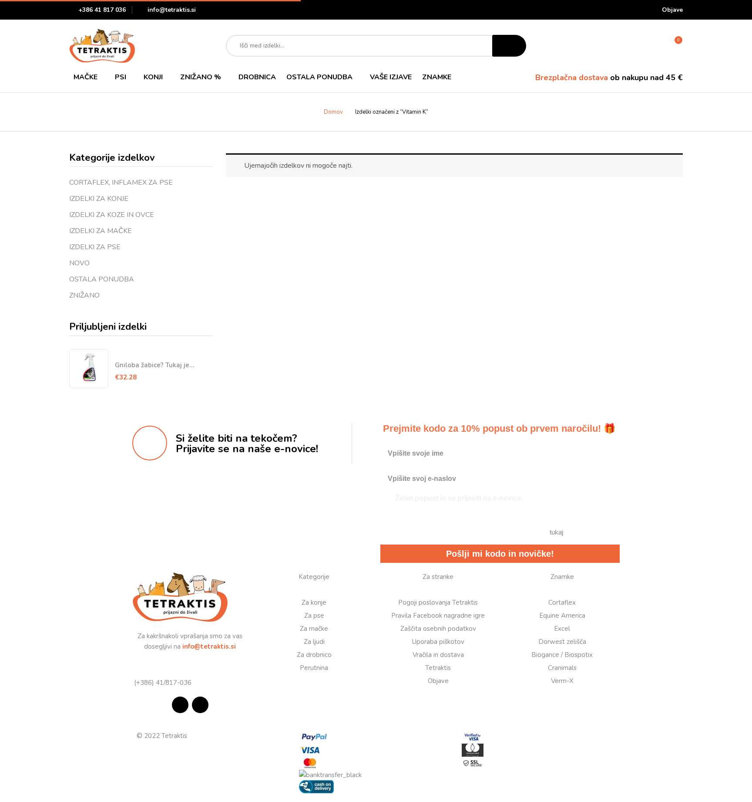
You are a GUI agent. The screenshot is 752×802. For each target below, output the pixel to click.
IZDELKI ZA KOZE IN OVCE (111, 215)
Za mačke (314, 628)
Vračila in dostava (438, 654)
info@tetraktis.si (172, 10)
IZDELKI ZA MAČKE (100, 231)
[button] (673, 45)
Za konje (314, 602)
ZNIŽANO (84, 295)
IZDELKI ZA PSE (95, 247)
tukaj (556, 532)
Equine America (562, 615)
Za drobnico (314, 654)
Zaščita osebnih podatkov (438, 628)
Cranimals (562, 667)
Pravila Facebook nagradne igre (438, 615)
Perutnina (314, 667)
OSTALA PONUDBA (101, 279)
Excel (562, 628)
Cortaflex (562, 602)
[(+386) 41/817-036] (135, 671)
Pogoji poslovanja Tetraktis (438, 602)
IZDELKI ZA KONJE (98, 198)
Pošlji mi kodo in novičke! (500, 553)
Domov (333, 112)
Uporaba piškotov (438, 641)
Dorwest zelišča (562, 641)
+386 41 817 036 (102, 10)
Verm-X (562, 681)
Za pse (314, 615)
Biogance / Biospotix (562, 654)
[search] (509, 46)
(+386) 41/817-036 (161, 682)
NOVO (79, 263)
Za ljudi (314, 641)
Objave (672, 10)
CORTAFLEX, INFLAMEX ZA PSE (121, 182)
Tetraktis (438, 667)
